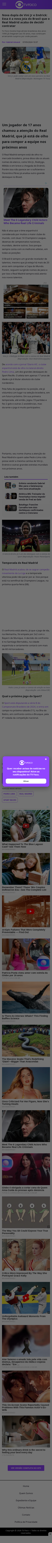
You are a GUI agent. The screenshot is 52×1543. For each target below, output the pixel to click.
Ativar (26, 781)
